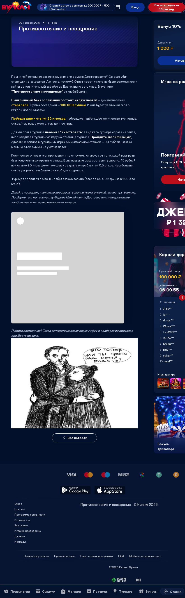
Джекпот (20, 536)
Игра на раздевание (27, 530)
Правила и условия (36, 556)
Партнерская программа (96, 556)
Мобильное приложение (145, 556)
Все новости (77, 438)
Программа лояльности (29, 514)
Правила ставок (64, 556)
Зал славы (21, 525)
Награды (20, 541)
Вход (135, 7)
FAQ (121, 556)
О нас (18, 503)
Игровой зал (22, 520)
